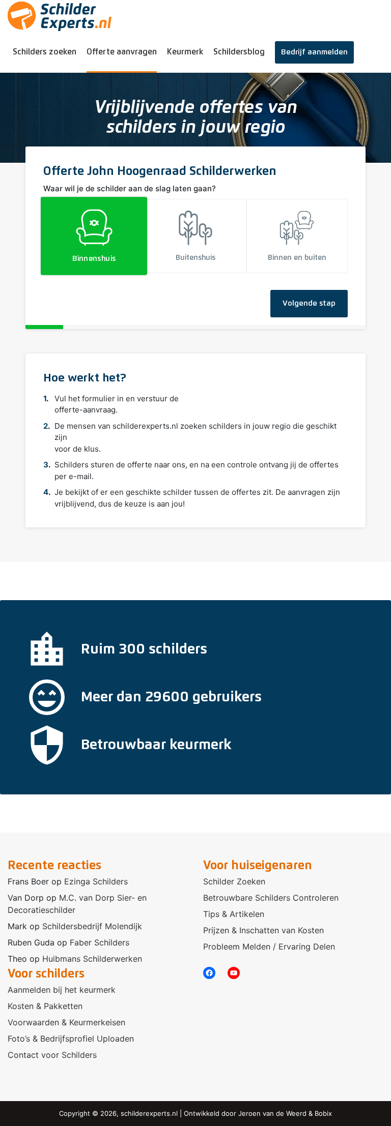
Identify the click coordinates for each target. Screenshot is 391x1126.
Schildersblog (239, 52)
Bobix (323, 1113)
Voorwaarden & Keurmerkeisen (66, 1022)
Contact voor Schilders (52, 1055)
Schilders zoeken (44, 52)
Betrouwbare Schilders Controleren (271, 898)
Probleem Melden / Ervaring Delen (269, 946)
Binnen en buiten (297, 257)
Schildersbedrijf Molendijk (92, 926)
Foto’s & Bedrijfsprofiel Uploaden (71, 1038)
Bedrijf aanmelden (314, 52)
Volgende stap (309, 303)
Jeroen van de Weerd (272, 1113)
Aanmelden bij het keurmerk (62, 990)
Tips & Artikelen (233, 914)
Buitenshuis (195, 257)
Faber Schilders (99, 942)
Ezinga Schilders (96, 881)
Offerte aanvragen (122, 52)
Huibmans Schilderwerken (92, 959)
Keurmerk (185, 52)
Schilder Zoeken (234, 881)
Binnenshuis (94, 259)
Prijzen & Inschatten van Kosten (263, 930)
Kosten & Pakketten (45, 1006)
